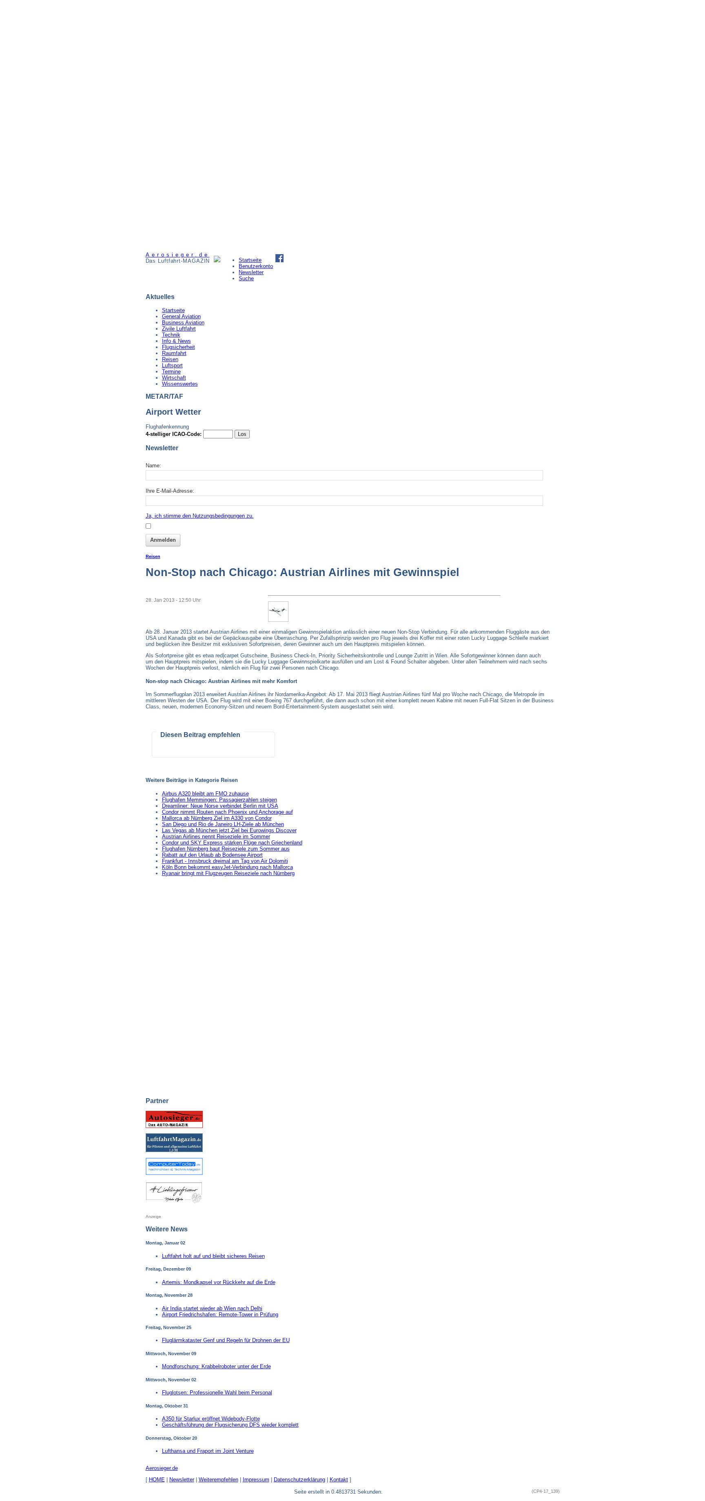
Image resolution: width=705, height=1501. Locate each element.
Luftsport (172, 365)
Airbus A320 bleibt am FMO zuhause (205, 794)
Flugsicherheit (178, 347)
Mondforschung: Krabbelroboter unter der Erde (216, 1366)
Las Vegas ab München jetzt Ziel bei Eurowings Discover (229, 830)
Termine (171, 372)
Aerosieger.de (162, 1468)
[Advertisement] (176, 125)
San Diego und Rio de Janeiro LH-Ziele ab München (223, 824)
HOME (157, 1479)
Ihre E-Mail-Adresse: (170, 491)
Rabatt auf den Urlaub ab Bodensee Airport (212, 855)
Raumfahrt (174, 353)
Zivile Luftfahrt (179, 329)
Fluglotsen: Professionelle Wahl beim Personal (217, 1392)
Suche (246, 278)
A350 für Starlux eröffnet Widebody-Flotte (211, 1419)
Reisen (170, 359)
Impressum (256, 1479)
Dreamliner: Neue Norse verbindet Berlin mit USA (220, 806)
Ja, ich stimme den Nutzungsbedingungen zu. (200, 516)
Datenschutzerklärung (299, 1479)
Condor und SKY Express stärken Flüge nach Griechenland (232, 843)
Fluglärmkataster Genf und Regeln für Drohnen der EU (226, 1340)
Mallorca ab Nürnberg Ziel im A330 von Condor (217, 818)
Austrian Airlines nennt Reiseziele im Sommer (216, 836)
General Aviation (181, 316)
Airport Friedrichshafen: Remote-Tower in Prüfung (220, 1314)
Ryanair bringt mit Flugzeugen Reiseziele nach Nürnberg (228, 873)
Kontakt (339, 1479)
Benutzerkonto (256, 266)
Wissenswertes (180, 384)
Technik (171, 335)
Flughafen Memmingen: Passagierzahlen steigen (219, 800)
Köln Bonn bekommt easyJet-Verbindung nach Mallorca (227, 867)
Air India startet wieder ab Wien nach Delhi (212, 1308)
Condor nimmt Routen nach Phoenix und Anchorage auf (227, 812)
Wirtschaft (174, 378)
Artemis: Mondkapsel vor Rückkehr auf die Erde (218, 1282)
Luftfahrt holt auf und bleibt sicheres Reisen (213, 1256)
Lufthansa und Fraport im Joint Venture (208, 1451)
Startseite (250, 260)
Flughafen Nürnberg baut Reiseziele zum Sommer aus (226, 849)
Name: (153, 465)
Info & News (176, 341)
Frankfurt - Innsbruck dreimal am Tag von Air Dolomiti (225, 861)
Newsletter (251, 272)
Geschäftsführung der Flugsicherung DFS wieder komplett (230, 1425)
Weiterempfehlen (218, 1479)
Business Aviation (183, 322)
